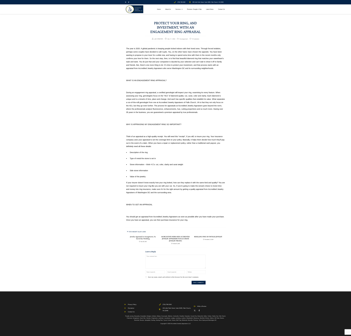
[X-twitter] (125, 2)
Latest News (210, 9)
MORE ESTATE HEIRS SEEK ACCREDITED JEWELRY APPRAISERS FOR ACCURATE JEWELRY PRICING (175, 239)
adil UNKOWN (158, 39)
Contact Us (221, 9)
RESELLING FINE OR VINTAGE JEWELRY (208, 237)
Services (178, 9)
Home (159, 9)
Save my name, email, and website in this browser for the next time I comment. (173, 277)
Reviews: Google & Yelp (194, 9)
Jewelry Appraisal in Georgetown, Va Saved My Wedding (143, 238)
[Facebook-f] (128, 2)
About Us (168, 9)
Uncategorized (184, 39)
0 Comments (195, 39)
